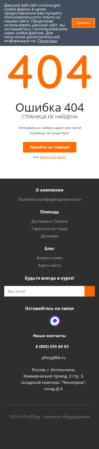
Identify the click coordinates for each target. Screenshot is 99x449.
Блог (50, 248)
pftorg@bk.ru (54, 357)
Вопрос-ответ (50, 257)
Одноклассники (41, 321)
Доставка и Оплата (49, 221)
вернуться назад (53, 157)
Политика (47, 40)
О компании (50, 190)
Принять (83, 22)
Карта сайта (49, 265)
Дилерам (49, 235)
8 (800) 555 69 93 (52, 346)
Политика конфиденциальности (49, 199)
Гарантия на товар (50, 228)
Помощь (49, 212)
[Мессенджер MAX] (55, 321)
